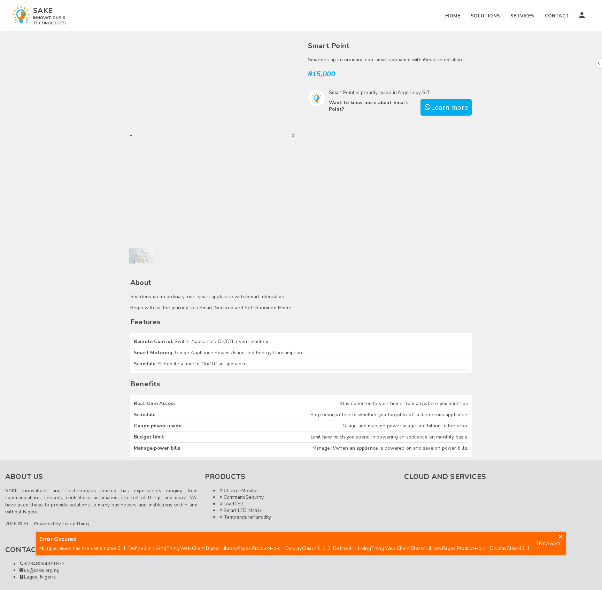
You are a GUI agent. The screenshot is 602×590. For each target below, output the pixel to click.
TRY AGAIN (548, 544)
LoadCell (234, 503)
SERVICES (522, 16)
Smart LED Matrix (243, 510)
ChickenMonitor (241, 490)
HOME (452, 16)
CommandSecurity (244, 497)
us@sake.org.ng (42, 570)
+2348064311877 (44, 563)
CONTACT (557, 16)
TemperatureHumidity (247, 517)
